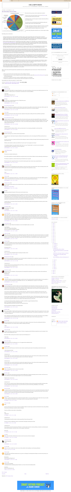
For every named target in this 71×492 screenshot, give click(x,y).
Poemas (53, 283)
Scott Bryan (6, 346)
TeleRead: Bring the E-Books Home (57, 309)
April (54, 265)
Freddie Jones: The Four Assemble (57, 280)
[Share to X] (24, 82)
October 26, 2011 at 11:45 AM (10, 431)
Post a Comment (4, 472)
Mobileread (44, 15)
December (55, 243)
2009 (53, 271)
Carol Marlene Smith (7, 284)
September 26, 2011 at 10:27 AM (11, 318)
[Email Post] (21, 82)
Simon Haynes (6, 367)
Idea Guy (5, 396)
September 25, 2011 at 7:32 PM (10, 230)
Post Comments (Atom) (9, 475)
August (55, 259)
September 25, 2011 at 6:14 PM (10, 220)
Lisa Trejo (5, 446)
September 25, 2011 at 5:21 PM (10, 203)
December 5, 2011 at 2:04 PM (10, 443)
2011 (53, 242)
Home (25, 473)
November (55, 244)
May (54, 264)
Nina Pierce (6, 372)
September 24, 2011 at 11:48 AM (11, 109)
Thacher (5, 112)
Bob (5, 190)
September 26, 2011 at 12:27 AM (11, 260)
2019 (53, 230)
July (54, 261)
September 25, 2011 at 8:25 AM (10, 162)
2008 (53, 273)
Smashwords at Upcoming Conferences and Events (61, 253)
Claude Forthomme (7, 132)
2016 (53, 235)
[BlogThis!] (23, 82)
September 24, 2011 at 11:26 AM (11, 96)
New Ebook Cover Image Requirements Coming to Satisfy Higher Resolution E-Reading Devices (61, 164)
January (55, 268)
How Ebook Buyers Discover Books (58, 249)
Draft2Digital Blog (54, 306)
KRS (5, 98)
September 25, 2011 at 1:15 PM (10, 173)
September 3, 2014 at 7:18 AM (10, 459)
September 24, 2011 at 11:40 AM (11, 103)
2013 (53, 239)
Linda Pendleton (6, 223)
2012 (53, 240)
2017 (53, 233)
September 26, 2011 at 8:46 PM (10, 364)
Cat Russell (6, 241)
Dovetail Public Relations (8, 105)
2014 (53, 237)
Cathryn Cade (6, 402)
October (55, 246)
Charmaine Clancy (7, 182)
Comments (54, 95)
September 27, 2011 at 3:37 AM (10, 370)
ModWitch (6, 309)
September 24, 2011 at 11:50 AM (11, 115)
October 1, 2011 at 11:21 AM (10, 400)
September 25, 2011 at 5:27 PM (10, 210)
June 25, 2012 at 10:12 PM (9, 449)
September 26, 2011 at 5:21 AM (10, 267)
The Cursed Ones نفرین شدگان (56, 281)
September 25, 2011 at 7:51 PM (10, 238)
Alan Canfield (6, 213)
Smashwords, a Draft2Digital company (40, 6)
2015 (53, 236)
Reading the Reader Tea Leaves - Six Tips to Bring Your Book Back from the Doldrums (61, 115)
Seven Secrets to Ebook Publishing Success (9, 42)
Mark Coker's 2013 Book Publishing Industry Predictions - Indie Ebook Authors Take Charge (61, 156)
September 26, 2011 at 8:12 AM (10, 281)
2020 (53, 229)
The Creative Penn (54, 308)
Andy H (5, 277)
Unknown (5, 176)
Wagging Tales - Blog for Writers (9, 186)
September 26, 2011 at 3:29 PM (10, 343)
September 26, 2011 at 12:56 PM (11, 327)
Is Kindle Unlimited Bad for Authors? (60, 107)
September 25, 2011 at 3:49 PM (10, 188)
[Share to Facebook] (25, 82)
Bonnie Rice (6, 388)
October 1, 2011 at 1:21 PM (10, 415)
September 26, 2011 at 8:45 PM (10, 358)
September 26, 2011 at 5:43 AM (10, 275)
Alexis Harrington (7, 164)
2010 (53, 270)
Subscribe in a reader (55, 219)
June (54, 262)
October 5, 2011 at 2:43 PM (10, 422)
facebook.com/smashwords (56, 49)
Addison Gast (6, 233)
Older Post (47, 473)
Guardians (53, 279)
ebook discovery (8, 83)
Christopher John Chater (8, 256)
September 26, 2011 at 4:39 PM (10, 351)
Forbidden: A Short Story (55, 278)
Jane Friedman (54, 310)
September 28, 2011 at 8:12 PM (10, 393)
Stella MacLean (6, 269)
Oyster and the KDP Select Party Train (60, 128)
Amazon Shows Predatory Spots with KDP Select (61, 101)
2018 (53, 232)
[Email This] (22, 82)
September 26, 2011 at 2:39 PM (10, 338)
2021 (53, 227)
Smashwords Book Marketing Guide (39, 75)
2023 (53, 224)
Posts (54, 93)
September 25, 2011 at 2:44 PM (10, 180)
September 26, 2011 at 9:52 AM (10, 306)
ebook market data (15, 83)
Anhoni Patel (6, 88)
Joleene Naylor (6, 340)
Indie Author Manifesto (58, 149)
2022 (53, 226)
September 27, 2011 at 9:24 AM (10, 385)
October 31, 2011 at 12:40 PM (10, 437)
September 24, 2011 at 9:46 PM (10, 129)
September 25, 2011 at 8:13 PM (10, 248)
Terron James (6, 329)
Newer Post (3, 473)
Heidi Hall (6, 320)
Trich (5, 434)
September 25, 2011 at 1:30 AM (10, 147)
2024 (53, 223)
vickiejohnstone (6, 439)
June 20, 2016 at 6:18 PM (9, 469)
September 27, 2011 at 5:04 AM (10, 379)
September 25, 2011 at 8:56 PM (10, 254)
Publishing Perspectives (55, 313)
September (55, 247)
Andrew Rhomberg (7, 150)
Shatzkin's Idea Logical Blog (56, 311)
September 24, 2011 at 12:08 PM (11, 124)
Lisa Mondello (6, 206)
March (55, 267)
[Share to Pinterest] (26, 82)
